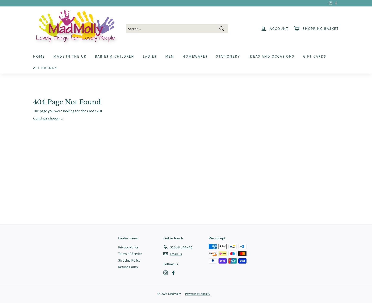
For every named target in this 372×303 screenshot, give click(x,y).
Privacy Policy (128, 247)
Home (39, 56)
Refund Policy (128, 267)
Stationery (228, 56)
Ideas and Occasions (271, 56)
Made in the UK (69, 56)
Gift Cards (314, 56)
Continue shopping (47, 118)
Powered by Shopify (197, 293)
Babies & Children (114, 56)
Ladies (150, 56)
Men (169, 56)
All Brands (45, 68)
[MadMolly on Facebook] (173, 272)
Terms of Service (130, 254)
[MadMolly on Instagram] (165, 272)
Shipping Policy (129, 260)
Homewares (195, 56)
